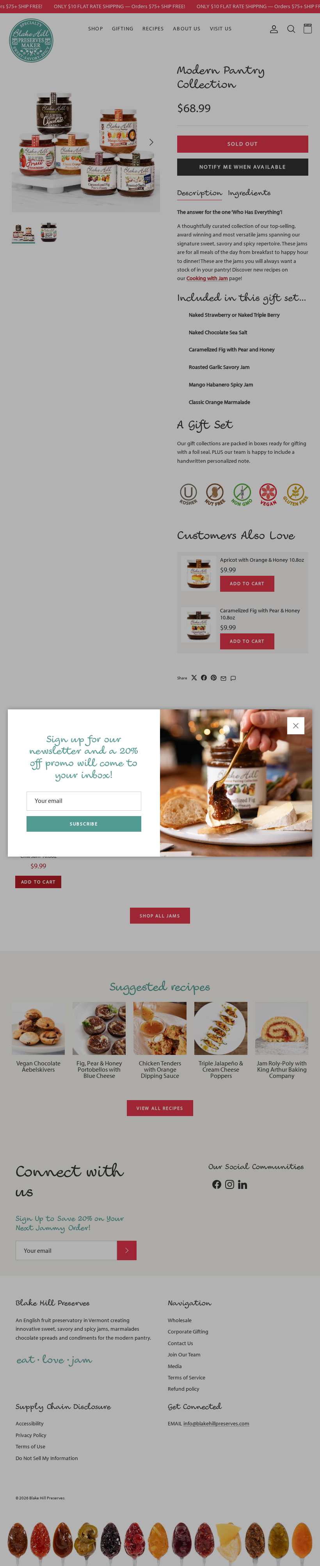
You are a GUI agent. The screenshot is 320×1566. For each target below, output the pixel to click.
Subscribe (84, 824)
